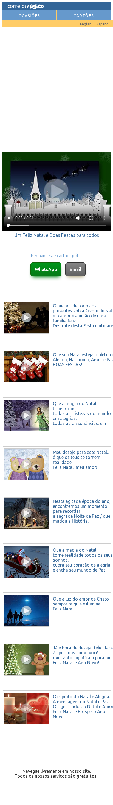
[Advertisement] (56, 89)
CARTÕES (84, 15)
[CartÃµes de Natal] (10, 23)
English (85, 24)
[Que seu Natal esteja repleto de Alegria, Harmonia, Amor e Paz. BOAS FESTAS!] (57, 395)
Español (103, 24)
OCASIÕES (29, 15)
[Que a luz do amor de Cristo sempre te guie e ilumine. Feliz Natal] (57, 639)
